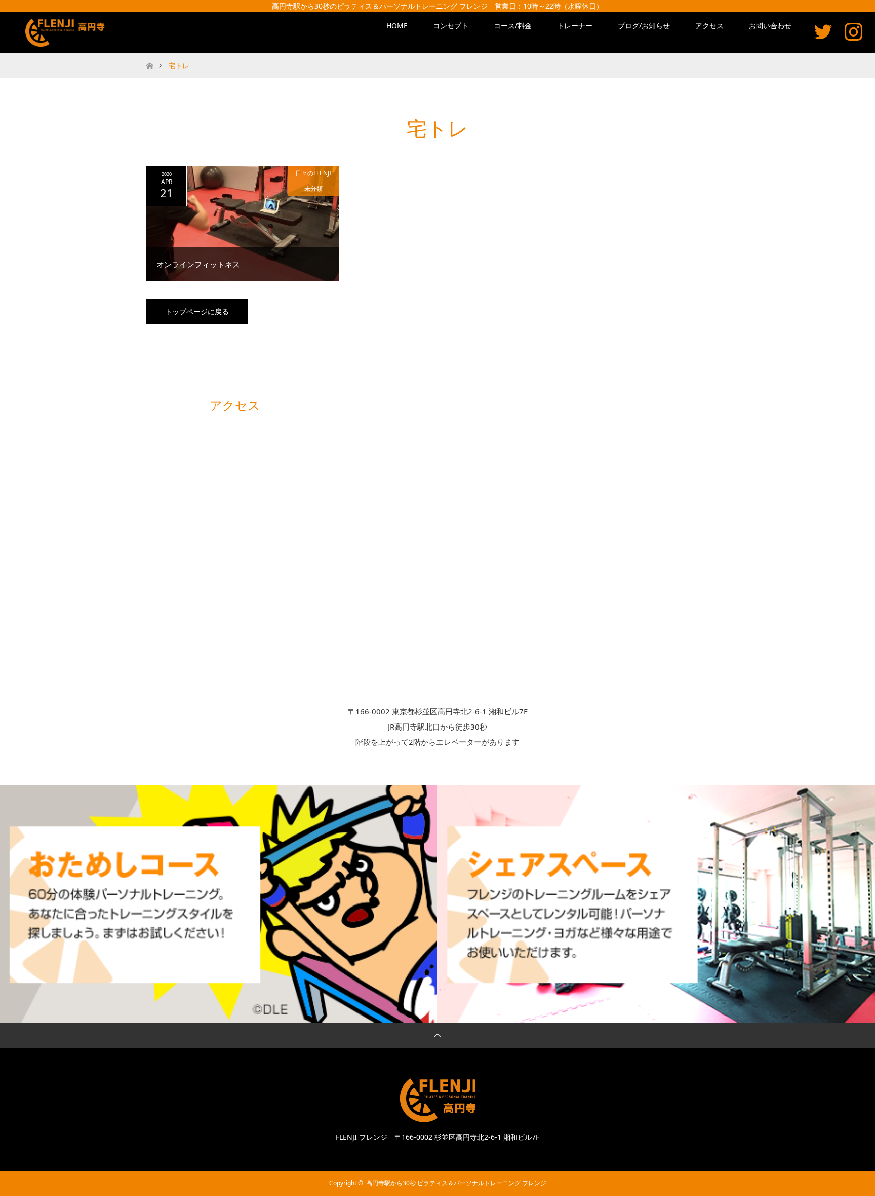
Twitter (823, 31)
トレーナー (574, 25)
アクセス (709, 25)
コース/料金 (513, 25)
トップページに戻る (197, 311)
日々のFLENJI (313, 173)
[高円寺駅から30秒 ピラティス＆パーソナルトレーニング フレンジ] (66, 33)
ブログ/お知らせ (644, 25)
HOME (397, 25)
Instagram (853, 31)
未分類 (313, 188)
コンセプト (450, 25)
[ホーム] (149, 56)
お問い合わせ (770, 25)
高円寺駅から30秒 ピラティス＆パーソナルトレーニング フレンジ (456, 1183)
